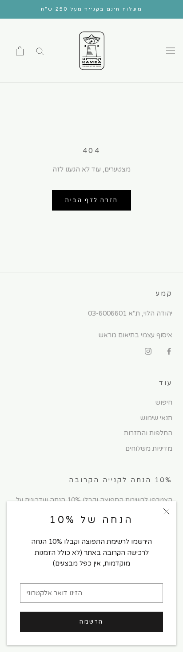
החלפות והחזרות (148, 433)
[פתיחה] (20, 51)
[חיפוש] (40, 51)
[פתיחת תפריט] (170, 51)
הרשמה (91, 621)
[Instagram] (148, 351)
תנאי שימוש (156, 418)
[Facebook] (169, 351)
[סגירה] (166, 511)
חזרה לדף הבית (91, 200)
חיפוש (163, 402)
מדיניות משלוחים (148, 449)
